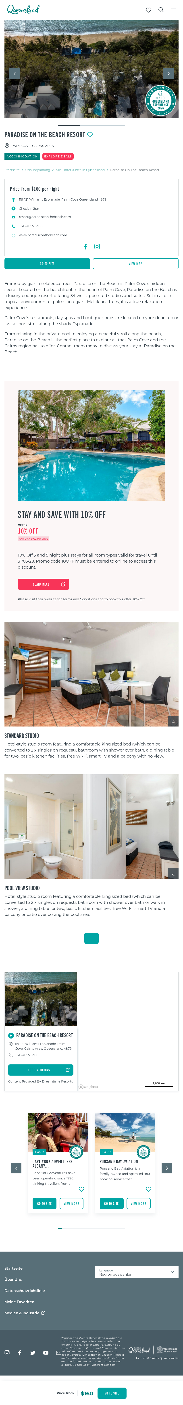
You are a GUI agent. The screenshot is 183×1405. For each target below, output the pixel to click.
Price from (65, 1393)
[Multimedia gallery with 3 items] (91, 73)
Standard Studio (21, 735)
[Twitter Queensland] (32, 1352)
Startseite (12, 170)
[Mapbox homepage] (88, 1086)
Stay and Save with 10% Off (62, 514)
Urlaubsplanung (37, 170)
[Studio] (91, 674)
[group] (58, 1169)
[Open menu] (173, 10)
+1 (173, 874)
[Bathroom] (91, 826)
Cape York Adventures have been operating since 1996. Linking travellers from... (54, 1178)
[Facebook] (86, 246)
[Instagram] (97, 246)
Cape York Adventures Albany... (53, 1163)
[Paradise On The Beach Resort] (91, 69)
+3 (173, 722)
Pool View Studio (22, 887)
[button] (14, 73)
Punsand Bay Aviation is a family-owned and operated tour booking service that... (125, 1173)
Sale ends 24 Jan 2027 (33, 539)
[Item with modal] (91, 69)
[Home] (23, 12)
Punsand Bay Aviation (119, 1161)
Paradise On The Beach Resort (44, 134)
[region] (91, 318)
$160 (87, 1393)
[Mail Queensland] (58, 1352)
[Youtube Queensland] (45, 1352)
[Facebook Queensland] (20, 1352)
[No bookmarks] (148, 10)
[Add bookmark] (90, 135)
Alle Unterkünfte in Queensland (80, 170)
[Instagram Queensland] (7, 1352)
